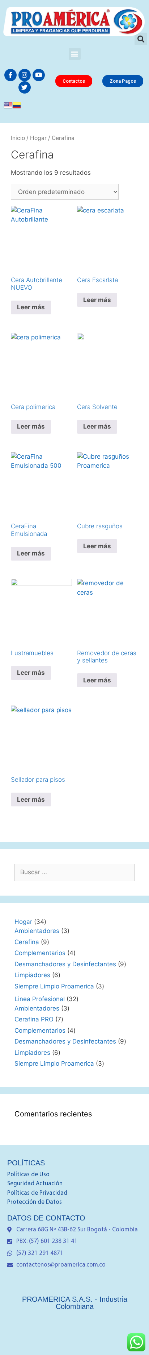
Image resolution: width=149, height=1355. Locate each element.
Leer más (31, 307)
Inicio (18, 138)
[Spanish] (16, 107)
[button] (75, 54)
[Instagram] (24, 75)
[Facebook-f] (10, 75)
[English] (8, 107)
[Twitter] (24, 87)
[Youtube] (39, 75)
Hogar (38, 138)
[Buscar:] (74, 872)
